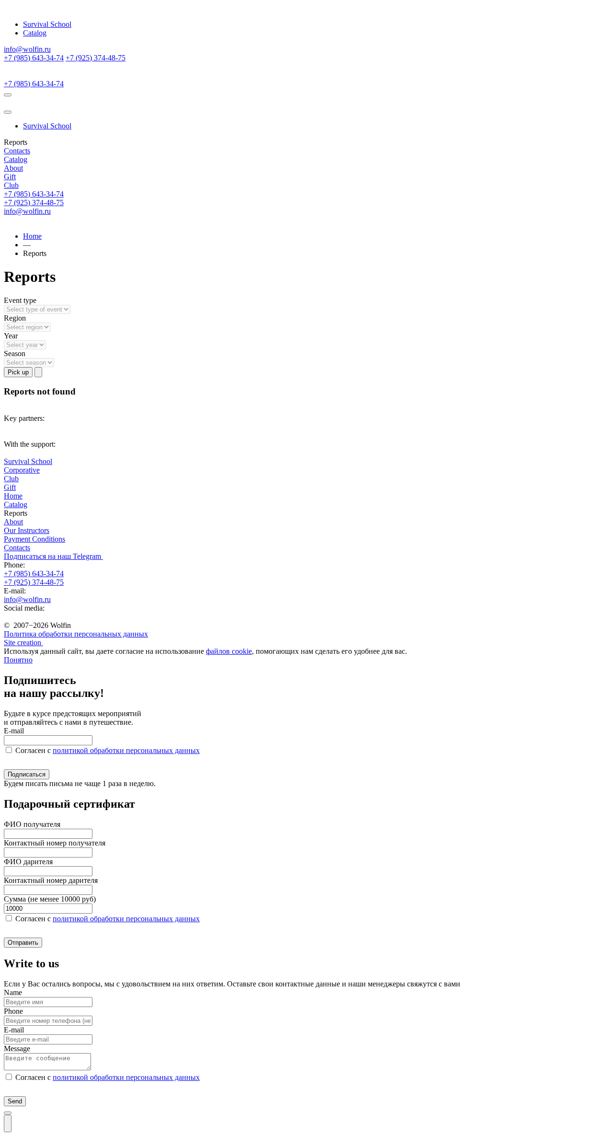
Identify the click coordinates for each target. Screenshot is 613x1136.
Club (11, 185)
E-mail (14, 731)
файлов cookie (229, 651)
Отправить (23, 942)
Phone (13, 1011)
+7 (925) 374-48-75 (95, 58)
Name (13, 992)
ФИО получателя (32, 824)
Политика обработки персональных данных (76, 634)
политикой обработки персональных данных (126, 750)
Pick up (18, 372)
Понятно (18, 660)
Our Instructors (26, 530)
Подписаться (26, 774)
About (13, 168)
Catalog (34, 33)
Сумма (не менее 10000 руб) (50, 899)
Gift (10, 177)
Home (32, 236)
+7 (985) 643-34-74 (34, 58)
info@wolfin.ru (27, 49)
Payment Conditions (34, 539)
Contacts (17, 151)
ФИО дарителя (28, 862)
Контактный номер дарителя (51, 880)
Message (17, 1048)
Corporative (22, 470)
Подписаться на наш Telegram (53, 556)
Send (15, 1101)
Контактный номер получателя (54, 843)
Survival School (47, 24)
